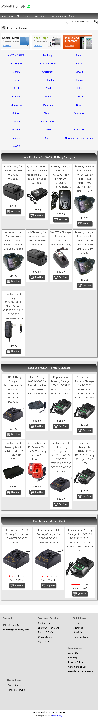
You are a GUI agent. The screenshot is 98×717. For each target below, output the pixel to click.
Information (7, 16)
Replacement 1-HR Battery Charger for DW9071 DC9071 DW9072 (17, 536)
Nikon (79, 105)
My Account (44, 641)
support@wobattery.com (16, 629)
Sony (47, 138)
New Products (80, 636)
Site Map (72, 657)
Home (76, 623)
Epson (16, 80)
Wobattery (57, 715)
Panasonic (79, 113)
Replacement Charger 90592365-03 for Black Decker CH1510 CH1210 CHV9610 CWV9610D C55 (13, 306)
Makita (79, 96)
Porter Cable (48, 121)
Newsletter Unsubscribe (81, 671)
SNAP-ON (79, 129)
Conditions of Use (77, 666)
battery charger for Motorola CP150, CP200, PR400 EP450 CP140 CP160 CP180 (84, 242)
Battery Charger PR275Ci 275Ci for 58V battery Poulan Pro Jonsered (37, 451)
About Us (73, 653)
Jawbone (16, 96)
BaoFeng (47, 55)
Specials (77, 632)
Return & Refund (46, 632)
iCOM (48, 88)
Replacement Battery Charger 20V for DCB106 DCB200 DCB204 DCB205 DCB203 (61, 385)
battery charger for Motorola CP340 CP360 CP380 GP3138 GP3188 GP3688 (13, 240)
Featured (78, 627)
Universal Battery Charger (79, 138)
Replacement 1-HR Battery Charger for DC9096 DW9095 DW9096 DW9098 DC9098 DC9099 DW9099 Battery (61, 457)
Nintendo (16, 113)
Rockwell (16, 129)
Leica (48, 96)
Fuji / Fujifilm (48, 80)
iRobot (79, 88)
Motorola (48, 105)
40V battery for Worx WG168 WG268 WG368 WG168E (37, 238)
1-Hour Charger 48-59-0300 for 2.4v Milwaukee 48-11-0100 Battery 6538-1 (37, 385)
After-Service (24, 16)
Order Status (40, 16)
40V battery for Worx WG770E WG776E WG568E (13, 172)
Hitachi (16, 88)
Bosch (79, 63)
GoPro (79, 80)
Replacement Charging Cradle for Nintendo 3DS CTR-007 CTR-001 (13, 451)
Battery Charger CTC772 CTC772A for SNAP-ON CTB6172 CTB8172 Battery (61, 176)
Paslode (16, 121)
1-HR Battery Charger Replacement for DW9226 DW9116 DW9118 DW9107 (13, 389)
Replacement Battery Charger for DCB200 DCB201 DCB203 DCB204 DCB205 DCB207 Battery (85, 387)
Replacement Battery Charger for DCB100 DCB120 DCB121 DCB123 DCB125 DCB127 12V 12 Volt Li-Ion (80, 540)
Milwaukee (16, 105)
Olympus (47, 113)
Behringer (16, 63)
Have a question (58, 16)
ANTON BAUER (16, 55)
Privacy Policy (75, 662)
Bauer (79, 55)
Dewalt (79, 71)
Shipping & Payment (48, 627)
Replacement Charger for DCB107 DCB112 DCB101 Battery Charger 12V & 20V (85, 453)
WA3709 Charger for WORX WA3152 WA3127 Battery (60, 238)
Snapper (16, 138)
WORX (16, 146)
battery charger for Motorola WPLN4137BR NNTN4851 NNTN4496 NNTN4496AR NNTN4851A (84, 178)
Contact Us (14, 625)
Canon (16, 71)
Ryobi (48, 129)
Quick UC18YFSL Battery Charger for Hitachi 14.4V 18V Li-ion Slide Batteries (37, 174)
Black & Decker (48, 63)
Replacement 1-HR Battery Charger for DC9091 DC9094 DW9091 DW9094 (48, 536)
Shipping (73, 16)
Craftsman (47, 71)
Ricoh (79, 121)
